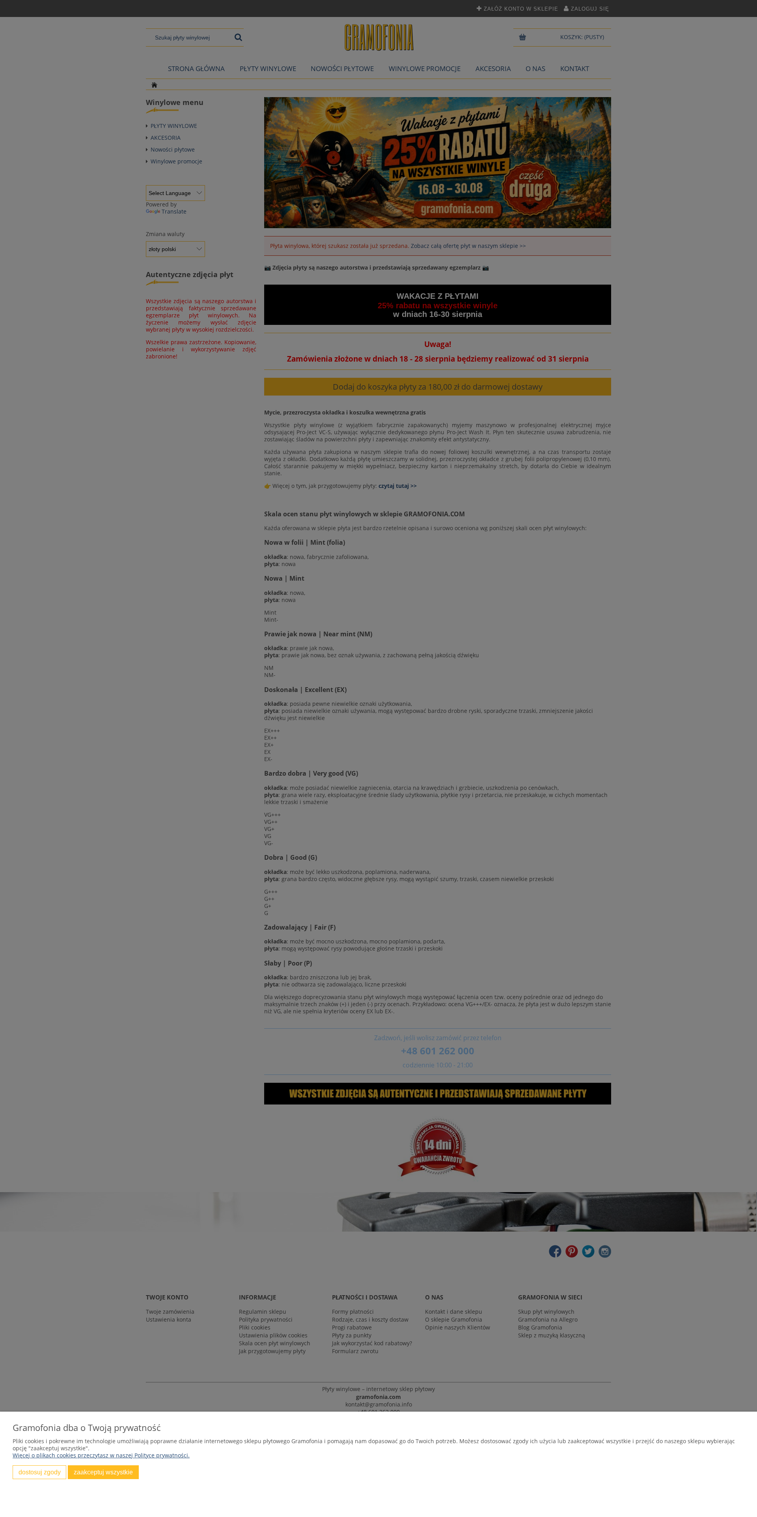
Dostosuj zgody (40, 1472)
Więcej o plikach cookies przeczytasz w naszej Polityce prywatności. (101, 1455)
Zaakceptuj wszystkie (103, 1472)
